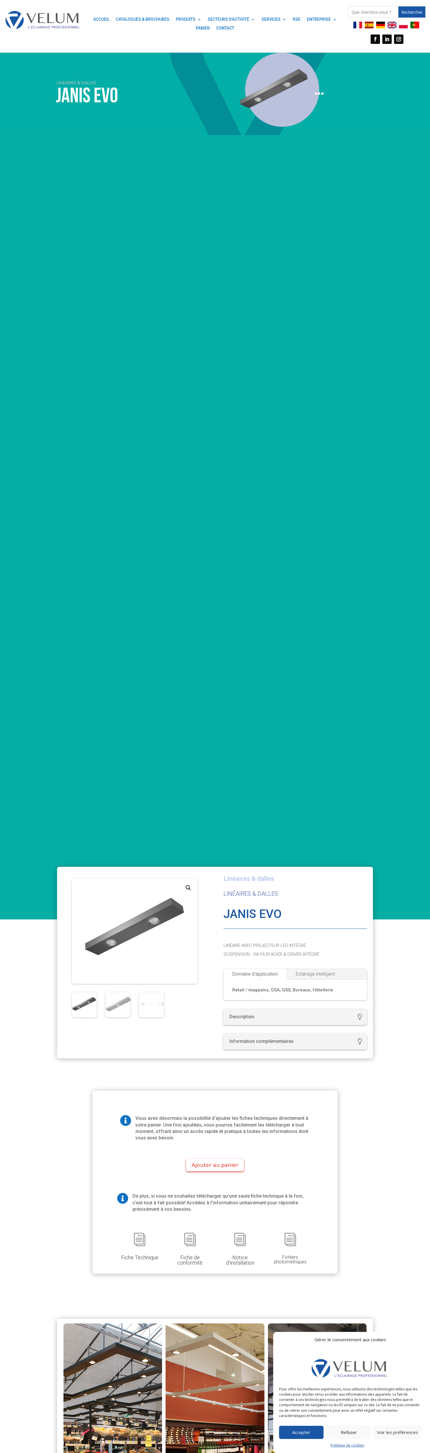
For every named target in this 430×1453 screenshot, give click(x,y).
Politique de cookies (347, 1445)
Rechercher (412, 12)
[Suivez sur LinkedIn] (387, 39)
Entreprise (319, 19)
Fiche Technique (140, 1257)
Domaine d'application (255, 974)
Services (271, 19)
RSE (296, 19)
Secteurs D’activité (228, 19)
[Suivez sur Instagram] (398, 39)
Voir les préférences (397, 1432)
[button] (188, 888)
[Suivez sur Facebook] (375, 39)
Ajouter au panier (215, 1165)
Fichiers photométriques (290, 1259)
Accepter (301, 1432)
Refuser (349, 1432)
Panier (203, 28)
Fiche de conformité (189, 1260)
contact (225, 28)
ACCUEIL (101, 19)
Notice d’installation (240, 1260)
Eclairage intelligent (315, 974)
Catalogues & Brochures (142, 19)
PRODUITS (185, 19)
